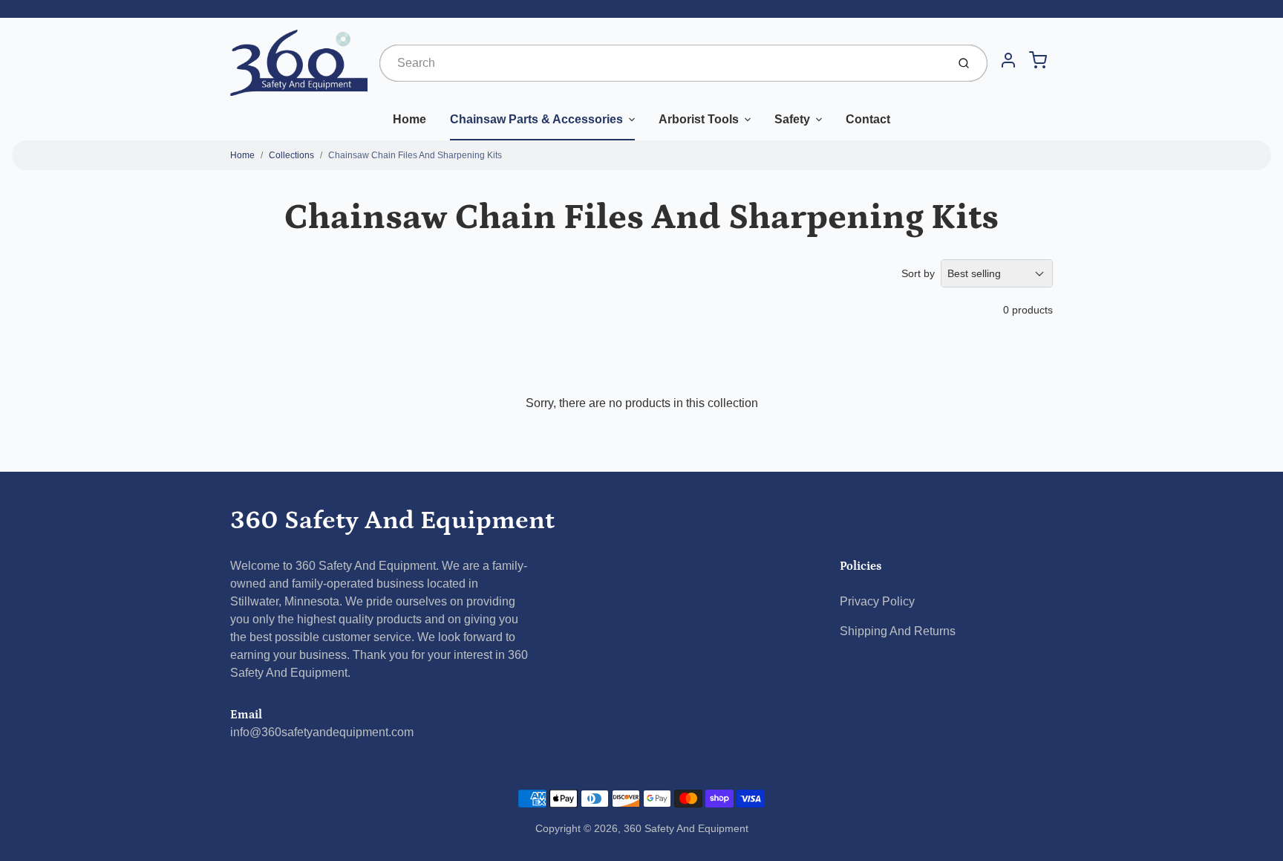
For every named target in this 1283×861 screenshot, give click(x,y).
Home (409, 119)
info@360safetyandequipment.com (322, 732)
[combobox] (661, 63)
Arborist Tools (699, 119)
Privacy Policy (877, 601)
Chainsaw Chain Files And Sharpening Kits (415, 155)
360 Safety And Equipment (392, 520)
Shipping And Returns (898, 631)
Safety (792, 119)
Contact (868, 119)
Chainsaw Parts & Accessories (536, 119)
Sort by (918, 273)
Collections (291, 155)
